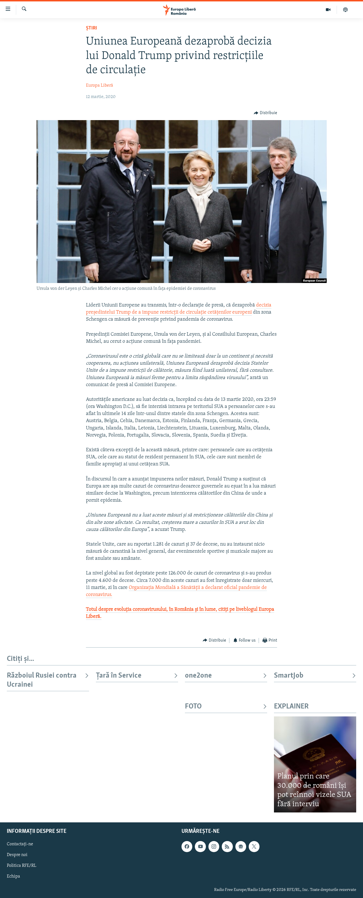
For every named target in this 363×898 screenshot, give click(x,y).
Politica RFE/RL (21, 866)
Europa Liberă (99, 85)
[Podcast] (345, 10)
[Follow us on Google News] (240, 846)
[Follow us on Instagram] (213, 846)
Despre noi (17, 855)
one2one (198, 676)
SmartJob (288, 676)
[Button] (265, 113)
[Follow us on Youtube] (200, 846)
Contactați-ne (20, 844)
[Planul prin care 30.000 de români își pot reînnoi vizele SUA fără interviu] (315, 764)
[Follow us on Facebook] (187, 846)
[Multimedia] (328, 10)
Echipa (13, 876)
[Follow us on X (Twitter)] (254, 846)
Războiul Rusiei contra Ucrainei (42, 680)
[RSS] (227, 846)
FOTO (193, 706)
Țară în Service (119, 676)
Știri (91, 28)
